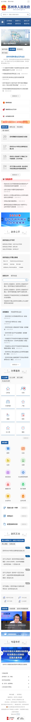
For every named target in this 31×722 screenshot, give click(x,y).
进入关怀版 (3, 1)
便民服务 (4, 442)
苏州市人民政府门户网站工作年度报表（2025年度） (18, 157)
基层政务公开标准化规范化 (10, 267)
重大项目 (18, 264)
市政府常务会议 (16, 312)
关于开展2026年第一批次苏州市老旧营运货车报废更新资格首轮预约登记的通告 (19, 168)
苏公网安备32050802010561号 (16, 707)
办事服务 (15, 371)
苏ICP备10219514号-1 (7, 704)
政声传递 (4, 49)
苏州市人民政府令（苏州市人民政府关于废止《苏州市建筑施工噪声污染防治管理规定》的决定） (16, 291)
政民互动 (15, 533)
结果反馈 (12, 544)
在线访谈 (4, 608)
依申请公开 (16, 249)
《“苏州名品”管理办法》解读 (12, 322)
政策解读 (6, 312)
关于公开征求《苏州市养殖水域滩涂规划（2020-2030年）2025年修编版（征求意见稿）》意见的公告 (13, 561)
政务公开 (15, 232)
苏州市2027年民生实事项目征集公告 (19, 148)
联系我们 (19, 694)
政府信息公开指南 (7, 244)
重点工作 (5, 261)
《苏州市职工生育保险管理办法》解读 (15, 316)
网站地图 (11, 694)
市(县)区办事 (6, 381)
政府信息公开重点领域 (10, 257)
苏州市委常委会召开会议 (15, 57)
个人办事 (4, 377)
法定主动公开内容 (17, 244)
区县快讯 (19, 49)
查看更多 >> (15, 96)
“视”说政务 (5, 130)
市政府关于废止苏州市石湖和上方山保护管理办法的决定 (16, 302)
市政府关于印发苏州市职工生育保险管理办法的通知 (16, 296)
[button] (21, 44)
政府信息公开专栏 (9, 240)
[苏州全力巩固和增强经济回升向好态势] (15, 122)
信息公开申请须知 (7, 249)
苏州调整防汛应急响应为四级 (18, 136)
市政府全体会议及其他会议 (16, 261)
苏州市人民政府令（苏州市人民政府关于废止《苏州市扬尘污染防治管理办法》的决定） (16, 285)
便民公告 (12, 127)
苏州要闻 (12, 49)
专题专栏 (15, 642)
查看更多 (26, 438)
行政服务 (21, 267)
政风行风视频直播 (22, 608)
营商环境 (5, 264)
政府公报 (15, 246)
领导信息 (14, 276)
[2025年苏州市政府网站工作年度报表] (15, 219)
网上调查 (4, 544)
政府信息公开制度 (7, 246)
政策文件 (6, 276)
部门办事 (19, 377)
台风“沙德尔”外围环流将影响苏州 (14, 189)
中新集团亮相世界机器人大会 (11, 73)
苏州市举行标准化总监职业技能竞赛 (13, 77)
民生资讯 (19, 127)
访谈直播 (12, 608)
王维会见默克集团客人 (10, 201)
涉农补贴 (12, 264)
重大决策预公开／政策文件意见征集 (13, 540)
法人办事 (12, 377)
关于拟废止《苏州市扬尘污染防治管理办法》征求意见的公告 (13, 587)
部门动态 (4, 53)
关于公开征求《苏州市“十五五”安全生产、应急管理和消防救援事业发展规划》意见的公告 (13, 575)
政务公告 (4, 127)
